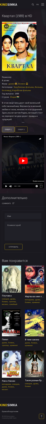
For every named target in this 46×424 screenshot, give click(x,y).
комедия (5, 299)
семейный (13, 304)
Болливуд (6, 90)
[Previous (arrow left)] (4, 212)
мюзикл (5, 304)
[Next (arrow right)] (41, 212)
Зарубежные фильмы (24, 87)
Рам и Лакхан (8, 380)
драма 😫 (12, 83)
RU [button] (38, 4)
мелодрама (29, 299)
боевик (5, 301)
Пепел (5, 339)
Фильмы (38, 87)
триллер (12, 301)
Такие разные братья (35, 380)
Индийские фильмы (21, 90)
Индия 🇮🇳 (14, 97)
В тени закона (32, 339)
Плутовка (7, 295)
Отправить (13, 247)
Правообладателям (10, 411)
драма (12, 299)
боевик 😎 (23, 83)
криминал (36, 302)
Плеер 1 (8, 129)
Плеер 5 (21, 129)
